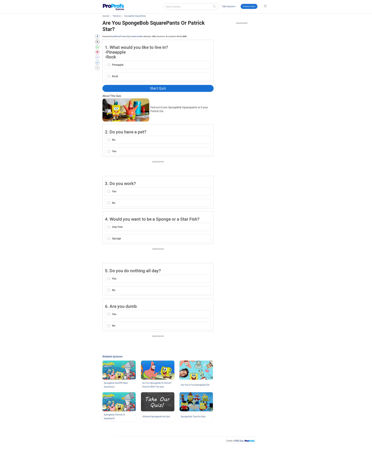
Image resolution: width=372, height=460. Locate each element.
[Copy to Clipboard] (98, 62)
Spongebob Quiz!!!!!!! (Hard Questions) (116, 385)
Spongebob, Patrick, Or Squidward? (114, 416)
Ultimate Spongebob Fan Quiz (156, 416)
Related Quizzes (112, 356)
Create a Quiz (249, 6)
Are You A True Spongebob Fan (195, 385)
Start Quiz (158, 88)
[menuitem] (229, 7)
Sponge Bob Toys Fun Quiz (193, 416)
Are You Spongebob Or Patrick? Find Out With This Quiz (156, 385)
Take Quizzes (228, 6)
